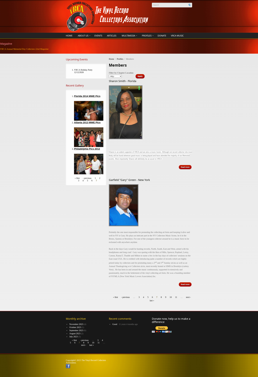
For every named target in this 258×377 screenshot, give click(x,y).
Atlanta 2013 (81, 122)
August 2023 (74, 333)
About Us (83, 35)
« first (77, 178)
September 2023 (76, 330)
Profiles (147, 35)
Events (98, 35)
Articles (111, 35)
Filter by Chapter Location (121, 73)
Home (69, 35)
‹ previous (87, 178)
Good (115, 324)
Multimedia (128, 35)
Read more (186, 167)
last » (152, 300)
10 (171, 297)
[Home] (107, 16)
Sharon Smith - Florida (122, 81)
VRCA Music (177, 35)
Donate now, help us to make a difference (171, 320)
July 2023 (73, 336)
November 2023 (76, 324)
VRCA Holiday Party (83, 70)
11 (176, 297)
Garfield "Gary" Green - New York (129, 180)
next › (188, 297)
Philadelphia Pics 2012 (87, 149)
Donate (162, 35)
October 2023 (75, 327)
